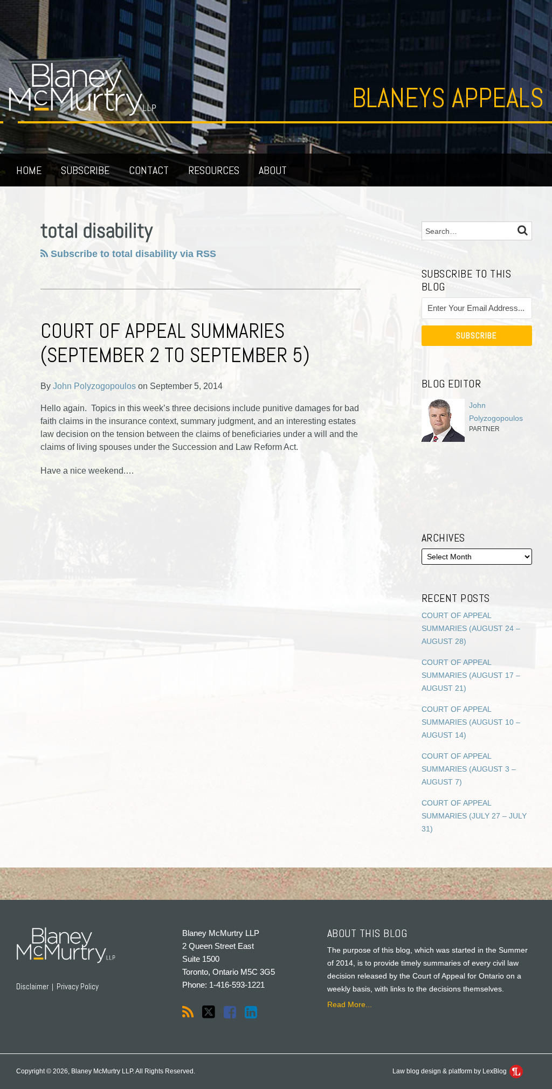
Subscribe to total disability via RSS (132, 253)
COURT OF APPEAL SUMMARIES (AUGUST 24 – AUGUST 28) (471, 628)
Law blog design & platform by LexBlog (450, 1071)
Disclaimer (32, 986)
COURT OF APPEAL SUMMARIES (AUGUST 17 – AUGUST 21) (471, 675)
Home (29, 170)
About (273, 170)
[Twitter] (208, 1012)
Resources (213, 170)
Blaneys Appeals (448, 98)
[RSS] (188, 1012)
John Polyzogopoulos (94, 386)
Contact (149, 170)
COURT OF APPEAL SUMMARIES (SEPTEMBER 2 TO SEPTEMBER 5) (175, 343)
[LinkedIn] (251, 1012)
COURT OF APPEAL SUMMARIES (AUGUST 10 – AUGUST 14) (471, 722)
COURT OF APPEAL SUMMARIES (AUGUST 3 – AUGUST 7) (469, 769)
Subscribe (85, 170)
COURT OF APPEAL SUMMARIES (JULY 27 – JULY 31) (474, 816)
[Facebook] (230, 1012)
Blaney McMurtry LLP (220, 933)
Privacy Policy (78, 986)
